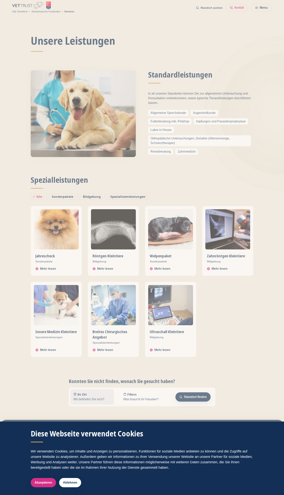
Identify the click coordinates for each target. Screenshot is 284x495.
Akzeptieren (43, 482)
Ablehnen (70, 482)
